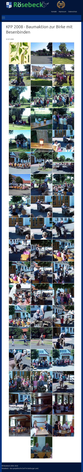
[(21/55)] (63, 185)
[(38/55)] (41, 316)
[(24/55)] (63, 206)
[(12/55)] (63, 119)
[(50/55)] (41, 404)
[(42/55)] (63, 338)
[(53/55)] (41, 426)
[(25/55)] (19, 228)
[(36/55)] (63, 294)
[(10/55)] (19, 119)
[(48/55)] (63, 382)
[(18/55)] (63, 163)
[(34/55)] (19, 294)
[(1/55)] (19, 53)
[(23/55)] (41, 206)
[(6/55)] (63, 75)
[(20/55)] (41, 185)
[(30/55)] (63, 250)
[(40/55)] (19, 338)
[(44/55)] (41, 360)
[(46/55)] (19, 382)
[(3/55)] (63, 53)
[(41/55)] (41, 338)
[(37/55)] (19, 316)
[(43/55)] (19, 360)
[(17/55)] (41, 163)
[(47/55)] (41, 382)
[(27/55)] (63, 228)
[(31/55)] (19, 272)
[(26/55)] (41, 228)
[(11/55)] (41, 119)
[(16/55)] (19, 163)
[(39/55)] (63, 316)
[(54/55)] (63, 426)
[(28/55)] (19, 250)
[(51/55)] (63, 404)
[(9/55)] (63, 97)
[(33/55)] (63, 272)
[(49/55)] (19, 404)
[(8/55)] (41, 97)
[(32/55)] (41, 272)
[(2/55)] (41, 53)
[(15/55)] (63, 141)
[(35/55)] (41, 294)
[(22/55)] (19, 206)
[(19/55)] (19, 185)
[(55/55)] (41, 447)
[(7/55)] (19, 97)
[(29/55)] (41, 250)
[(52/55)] (19, 426)
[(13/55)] (19, 141)
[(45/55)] (63, 360)
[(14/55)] (41, 141)
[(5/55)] (41, 75)
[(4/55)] (19, 75)
